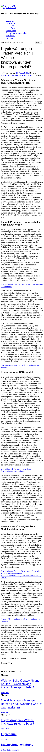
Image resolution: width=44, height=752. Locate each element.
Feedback (10, 35)
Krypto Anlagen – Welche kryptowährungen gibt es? (17, 721)
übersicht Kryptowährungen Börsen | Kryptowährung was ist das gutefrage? (21, 704)
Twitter (14, 75)
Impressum (8, 734)
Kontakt (10, 38)
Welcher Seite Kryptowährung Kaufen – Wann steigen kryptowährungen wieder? (20, 684)
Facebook (6, 75)
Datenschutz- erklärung (17, 744)
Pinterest (23, 75)
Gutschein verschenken (17, 33)
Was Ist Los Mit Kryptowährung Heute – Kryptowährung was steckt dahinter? (17, 470)
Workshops (11, 31)
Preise (13, 26)
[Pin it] (9, 668)
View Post (5, 693)
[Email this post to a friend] (12, 668)
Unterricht (11, 23)
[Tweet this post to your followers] (5, 668)
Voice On (10, 21)
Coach (14, 28)
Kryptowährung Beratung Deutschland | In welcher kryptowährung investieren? (21, 572)
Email (30, 75)
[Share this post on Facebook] (2, 668)
